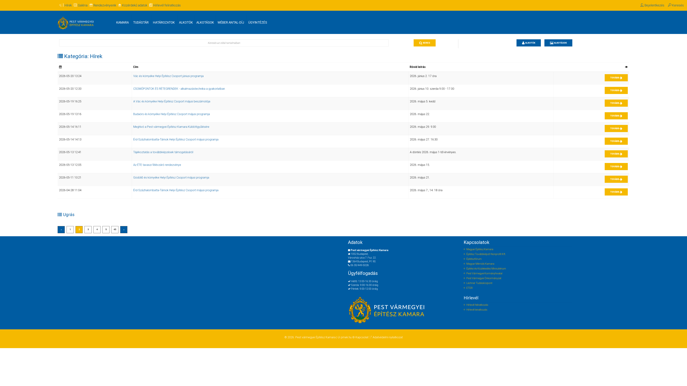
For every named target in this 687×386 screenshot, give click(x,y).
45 (115, 229)
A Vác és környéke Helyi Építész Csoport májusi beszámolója (171, 101)
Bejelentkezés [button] (654, 5)
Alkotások (205, 22)
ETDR (469, 287)
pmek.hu (346, 337)
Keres (426, 43)
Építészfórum (474, 259)
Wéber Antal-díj (231, 22)
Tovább (615, 77)
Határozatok (164, 22)
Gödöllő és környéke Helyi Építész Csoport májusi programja (171, 177)
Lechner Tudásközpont (479, 283)
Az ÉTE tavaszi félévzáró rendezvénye (157, 165)
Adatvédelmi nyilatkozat (388, 337)
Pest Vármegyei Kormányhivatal (484, 273)
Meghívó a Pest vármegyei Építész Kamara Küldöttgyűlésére (171, 126)
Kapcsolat (361, 337)
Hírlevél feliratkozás (477, 304)
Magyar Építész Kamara (479, 249)
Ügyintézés (257, 22)
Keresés (677, 5)
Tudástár (141, 22)
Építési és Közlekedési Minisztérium (486, 268)
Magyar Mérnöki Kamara (480, 263)
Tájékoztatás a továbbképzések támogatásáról (163, 152)
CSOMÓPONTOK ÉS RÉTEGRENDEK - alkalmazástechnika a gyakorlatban (179, 88)
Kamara (122, 22)
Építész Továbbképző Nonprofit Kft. (486, 254)
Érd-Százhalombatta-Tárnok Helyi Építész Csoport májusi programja (175, 139)
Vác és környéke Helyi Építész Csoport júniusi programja (168, 76)
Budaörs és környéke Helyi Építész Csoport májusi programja (171, 114)
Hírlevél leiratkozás (476, 309)
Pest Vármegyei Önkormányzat (483, 278)
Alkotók (186, 22)
